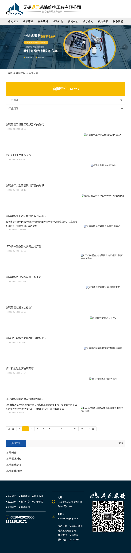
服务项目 (43, 21)
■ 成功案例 (11, 501)
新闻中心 (73, 21)
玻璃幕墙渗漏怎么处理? (19, 307)
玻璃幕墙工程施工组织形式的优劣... (26, 124)
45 (82, 429)
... (68, 429)
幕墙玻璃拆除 (14, 470)
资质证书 (103, 21)
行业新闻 (33, 73)
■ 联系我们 (24, 507)
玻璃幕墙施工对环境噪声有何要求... (26, 216)
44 (75, 429)
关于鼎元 (88, 21)
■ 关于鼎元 (37, 501)
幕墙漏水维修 (14, 458)
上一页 (11, 429)
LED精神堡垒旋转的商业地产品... (24, 246)
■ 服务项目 (37, 496)
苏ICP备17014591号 (68, 539)
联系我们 (118, 21)
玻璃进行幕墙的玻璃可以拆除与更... (26, 338)
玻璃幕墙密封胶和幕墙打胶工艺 (23, 277)
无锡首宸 (73, 535)
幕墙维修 (28, 21)
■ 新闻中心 (24, 501)
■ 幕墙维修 (24, 496)
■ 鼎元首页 (11, 496)
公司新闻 (13, 100)
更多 (121, 443)
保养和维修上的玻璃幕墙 (20, 368)
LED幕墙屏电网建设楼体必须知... (24, 399)
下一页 (91, 429)
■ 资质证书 (11, 507)
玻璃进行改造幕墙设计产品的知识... (26, 185)
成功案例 (58, 21)
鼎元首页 (13, 21)
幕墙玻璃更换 (14, 464)
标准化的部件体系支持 (18, 155)
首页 (10, 73)
